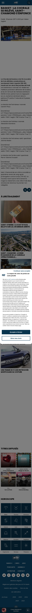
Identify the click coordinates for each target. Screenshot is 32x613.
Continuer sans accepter (22, 271)
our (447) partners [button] (11, 279)
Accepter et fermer (16, 332)
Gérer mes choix (16, 338)
